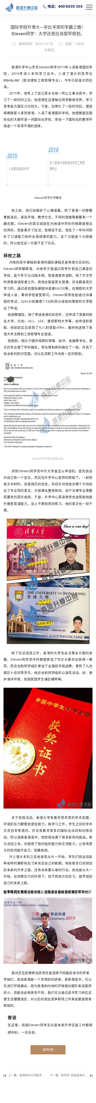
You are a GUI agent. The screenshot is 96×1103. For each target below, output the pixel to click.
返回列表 (48, 1049)
